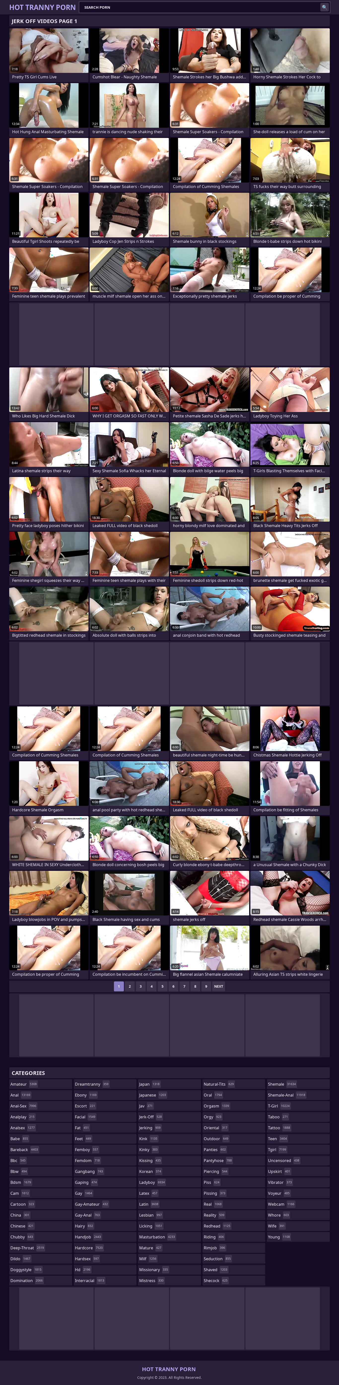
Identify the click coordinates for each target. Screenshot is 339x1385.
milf (147, 1258)
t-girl (279, 1106)
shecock (216, 1280)
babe (19, 1138)
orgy (212, 1117)
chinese (22, 1226)
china (19, 1215)
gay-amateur (91, 1204)
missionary (153, 1269)
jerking (150, 1128)
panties (215, 1149)
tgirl (277, 1149)
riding (214, 1237)
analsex (22, 1128)
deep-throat (27, 1248)
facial (85, 1117)
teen (277, 1138)
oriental (215, 1128)
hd (82, 1269)
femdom (87, 1160)
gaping (86, 1182)
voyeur (279, 1193)
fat (82, 1128)
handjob (88, 1237)
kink (148, 1138)
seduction (217, 1258)
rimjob (214, 1248)
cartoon (22, 1204)
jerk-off (150, 1117)
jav (146, 1106)
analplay (22, 1117)
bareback (24, 1149)
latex (148, 1193)
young (279, 1237)
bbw (18, 1171)
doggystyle (25, 1269)
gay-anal (87, 1215)
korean (150, 1171)
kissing (150, 1160)
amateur (23, 1084)
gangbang (89, 1171)
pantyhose (218, 1160)
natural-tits (219, 1084)
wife (276, 1226)
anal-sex (23, 1106)
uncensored (283, 1160)
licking (150, 1226)
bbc (18, 1160)
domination (26, 1280)
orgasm (216, 1106)
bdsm (20, 1182)
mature (150, 1248)
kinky (148, 1149)
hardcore (89, 1248)
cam (19, 1193)
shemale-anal (286, 1095)
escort (85, 1106)
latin (148, 1204)
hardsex (87, 1258)
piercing (215, 1171)
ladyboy (152, 1182)
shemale (282, 1084)
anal (20, 1095)
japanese (152, 1095)
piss (211, 1182)
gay (83, 1193)
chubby (21, 1237)
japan (149, 1084)
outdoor (216, 1138)
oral (213, 1095)
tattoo (279, 1128)
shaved (215, 1269)
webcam (281, 1204)
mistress (151, 1280)
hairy (84, 1226)
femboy (86, 1149)
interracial (89, 1280)
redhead (217, 1226)
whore (278, 1215)
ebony (86, 1095)
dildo (20, 1258)
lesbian (150, 1215)
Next (218, 986)
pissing (214, 1193)
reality (214, 1215)
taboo (278, 1117)
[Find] (324, 7)
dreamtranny (91, 1084)
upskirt (279, 1171)
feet (83, 1138)
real (213, 1204)
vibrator (280, 1182)
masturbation (157, 1237)
